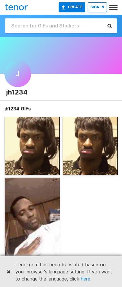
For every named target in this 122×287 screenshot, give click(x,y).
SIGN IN (97, 7)
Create (75, 7)
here (85, 279)
